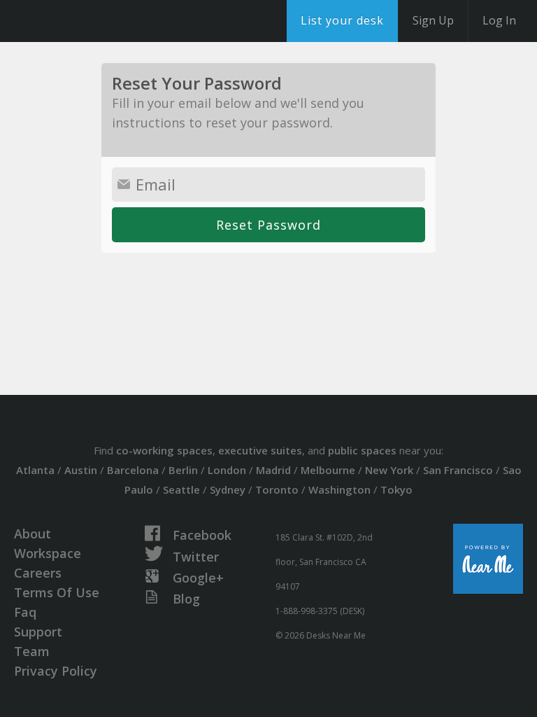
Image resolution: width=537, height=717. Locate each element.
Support (38, 631)
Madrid (273, 470)
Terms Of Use (56, 592)
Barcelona (133, 470)
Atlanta (35, 470)
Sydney (227, 489)
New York (389, 470)
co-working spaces (164, 450)
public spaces (362, 450)
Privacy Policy (55, 670)
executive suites (260, 450)
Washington (339, 489)
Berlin (183, 470)
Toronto (277, 489)
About (32, 533)
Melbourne (328, 470)
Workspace (47, 553)
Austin (80, 470)
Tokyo (396, 489)
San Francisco (458, 470)
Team (32, 651)
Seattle (181, 489)
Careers (38, 572)
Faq (25, 612)
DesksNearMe (97, 21)
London (227, 470)
